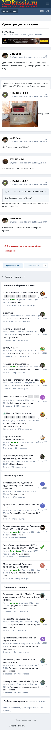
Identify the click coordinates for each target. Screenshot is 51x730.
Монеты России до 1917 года (23, 353)
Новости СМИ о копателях (19, 413)
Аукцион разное (17, 494)
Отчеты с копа (16, 302)
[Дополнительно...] (46, 55)
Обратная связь (17, 725)
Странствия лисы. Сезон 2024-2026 (20, 292)
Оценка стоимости (20, 318)
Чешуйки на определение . (16, 364)
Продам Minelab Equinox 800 (16, 619)
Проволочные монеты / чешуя (24, 369)
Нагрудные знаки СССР (14, 329)
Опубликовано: (28, 57)
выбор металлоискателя (15, 396)
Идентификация (17, 464)
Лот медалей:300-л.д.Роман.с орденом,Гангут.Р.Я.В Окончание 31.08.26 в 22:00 (18, 486)
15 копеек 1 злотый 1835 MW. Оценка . (21, 380)
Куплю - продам (34, 34)
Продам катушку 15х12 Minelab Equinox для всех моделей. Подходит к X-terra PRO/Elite (21, 597)
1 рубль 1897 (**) (11, 348)
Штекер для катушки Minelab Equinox (21, 681)
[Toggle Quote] (6, 191)
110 (31, 296)
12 (31, 417)
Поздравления (16, 445)
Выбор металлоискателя (21, 403)
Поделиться (13, 265)
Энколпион (8, 313)
